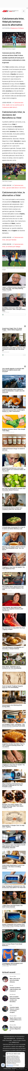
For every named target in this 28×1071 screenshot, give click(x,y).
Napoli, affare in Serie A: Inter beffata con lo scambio (15, 1019)
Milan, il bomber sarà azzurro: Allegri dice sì (15, 1028)
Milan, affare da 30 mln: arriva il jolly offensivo (15, 980)
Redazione (21, 1068)
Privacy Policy (7, 1068)
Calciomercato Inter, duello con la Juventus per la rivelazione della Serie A (13, 105)
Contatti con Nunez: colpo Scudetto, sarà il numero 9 (15, 989)
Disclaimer (15, 1068)
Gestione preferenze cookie (21, 1069)
